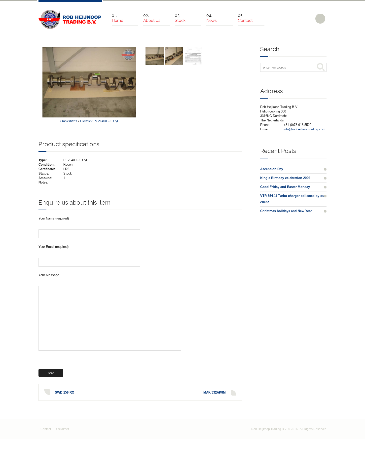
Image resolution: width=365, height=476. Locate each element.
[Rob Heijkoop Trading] (70, 19)
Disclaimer (62, 429)
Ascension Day (271, 169)
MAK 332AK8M (214, 392)
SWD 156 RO (64, 392)
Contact (45, 429)
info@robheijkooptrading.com (304, 129)
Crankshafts (68, 121)
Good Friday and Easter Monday (285, 187)
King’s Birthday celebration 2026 (285, 178)
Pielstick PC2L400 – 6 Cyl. (99, 121)
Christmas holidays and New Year (286, 211)
